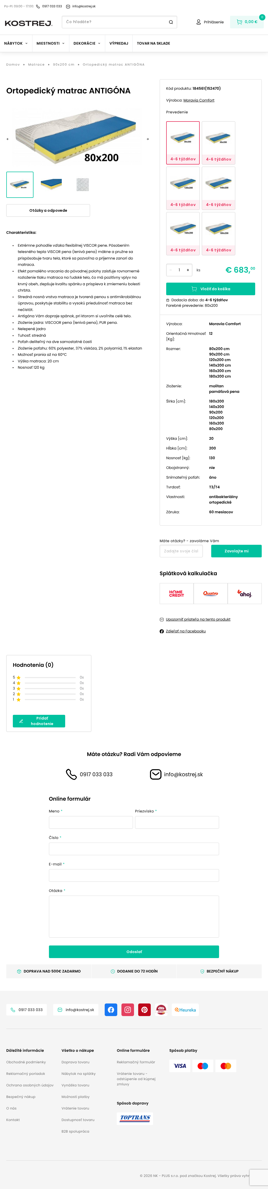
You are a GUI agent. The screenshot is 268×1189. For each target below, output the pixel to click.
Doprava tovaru (76, 1062)
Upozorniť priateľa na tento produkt (198, 619)
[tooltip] (183, 143)
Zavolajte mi (237, 551)
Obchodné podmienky (26, 1062)
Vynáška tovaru (75, 1085)
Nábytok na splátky (79, 1073)
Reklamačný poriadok (25, 1073)
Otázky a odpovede (48, 210)
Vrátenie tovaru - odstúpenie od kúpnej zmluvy (136, 1079)
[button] (31, 1050)
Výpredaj (118, 43)
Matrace (36, 65)
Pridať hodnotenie (42, 721)
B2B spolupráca (75, 1131)
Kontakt (13, 1119)
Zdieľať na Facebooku (186, 631)
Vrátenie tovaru (75, 1108)
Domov (13, 65)
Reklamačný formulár (136, 1062)
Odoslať (134, 951)
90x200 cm (64, 65)
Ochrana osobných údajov (30, 1085)
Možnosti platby (76, 1096)
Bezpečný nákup (21, 1096)
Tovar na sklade (153, 43)
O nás (11, 1108)
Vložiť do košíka (215, 289)
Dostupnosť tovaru (78, 1119)
